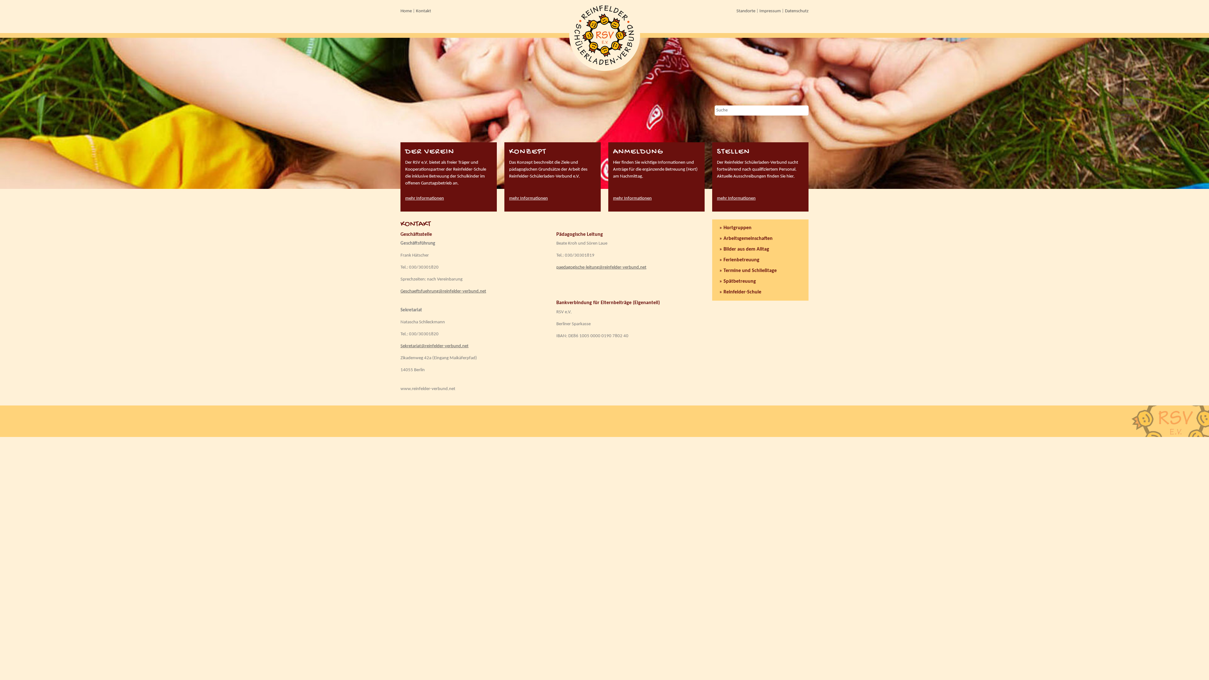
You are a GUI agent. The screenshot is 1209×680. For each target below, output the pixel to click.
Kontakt (423, 11)
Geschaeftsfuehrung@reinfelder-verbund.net (443, 291)
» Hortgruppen (735, 227)
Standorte (745, 11)
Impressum (770, 11)
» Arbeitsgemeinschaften (746, 238)
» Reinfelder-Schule (740, 292)
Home (406, 11)
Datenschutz (797, 11)
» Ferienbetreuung (739, 260)
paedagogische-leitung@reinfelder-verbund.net (601, 267)
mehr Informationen (424, 198)
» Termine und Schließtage (748, 270)
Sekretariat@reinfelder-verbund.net (434, 346)
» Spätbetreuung (737, 281)
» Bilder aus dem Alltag (744, 249)
